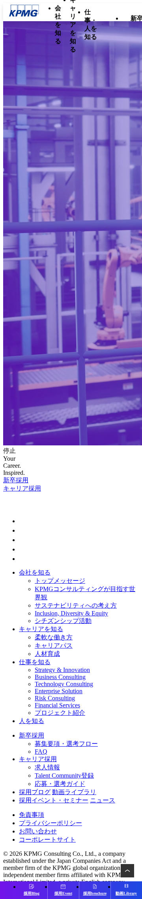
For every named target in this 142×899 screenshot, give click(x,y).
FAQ (41, 751)
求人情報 (47, 767)
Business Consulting (60, 677)
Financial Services (57, 705)
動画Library (126, 893)
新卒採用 (15, 480)
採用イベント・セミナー (53, 800)
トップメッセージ (60, 580)
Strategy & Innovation (62, 669)
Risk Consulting (55, 698)
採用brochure (94, 893)
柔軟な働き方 (54, 637)
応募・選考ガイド (60, 783)
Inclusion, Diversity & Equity (71, 613)
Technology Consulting (64, 684)
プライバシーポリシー (50, 823)
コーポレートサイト (47, 839)
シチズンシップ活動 (63, 620)
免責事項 (31, 814)
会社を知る (34, 572)
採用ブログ (34, 792)
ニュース (102, 800)
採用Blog (31, 893)
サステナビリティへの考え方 (76, 605)
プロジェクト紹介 (60, 712)
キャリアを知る (41, 629)
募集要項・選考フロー (66, 743)
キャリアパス (54, 645)
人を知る (31, 721)
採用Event (63, 893)
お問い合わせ (38, 831)
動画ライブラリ (74, 792)
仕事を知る (34, 662)
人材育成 (47, 653)
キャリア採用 (22, 488)
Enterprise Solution (58, 691)
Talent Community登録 (64, 775)
